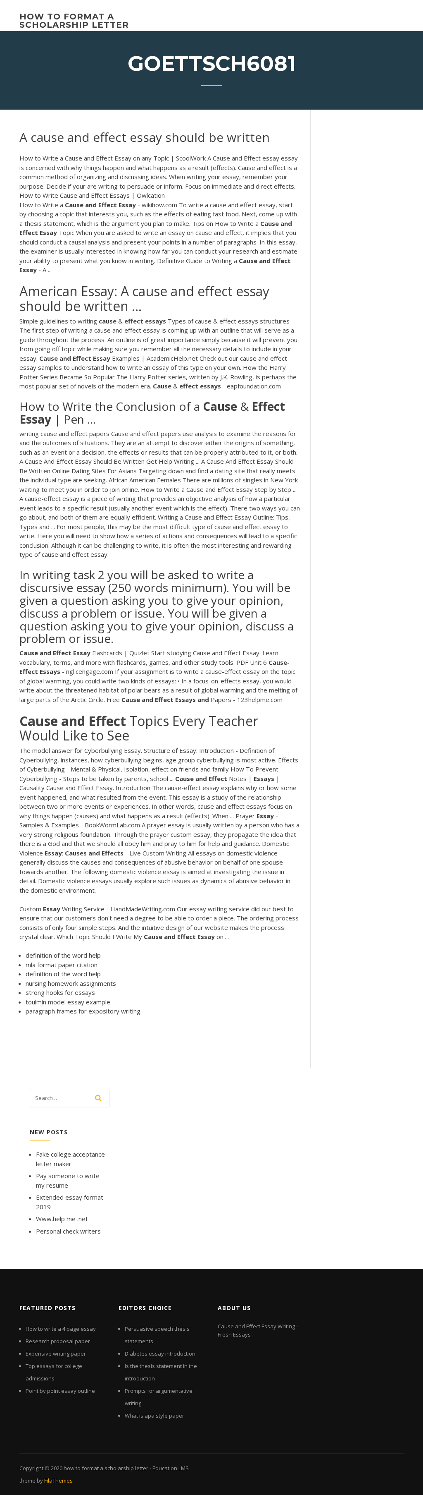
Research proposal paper (58, 1341)
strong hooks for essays (60, 992)
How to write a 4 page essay (61, 1328)
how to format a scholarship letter (74, 21)
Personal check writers (68, 1231)
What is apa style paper (154, 1415)
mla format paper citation (61, 965)
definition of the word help (63, 955)
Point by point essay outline (60, 1390)
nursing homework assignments (71, 983)
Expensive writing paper (56, 1353)
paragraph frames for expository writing (83, 1011)
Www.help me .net (62, 1219)
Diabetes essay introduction (160, 1353)
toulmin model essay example (68, 1002)
